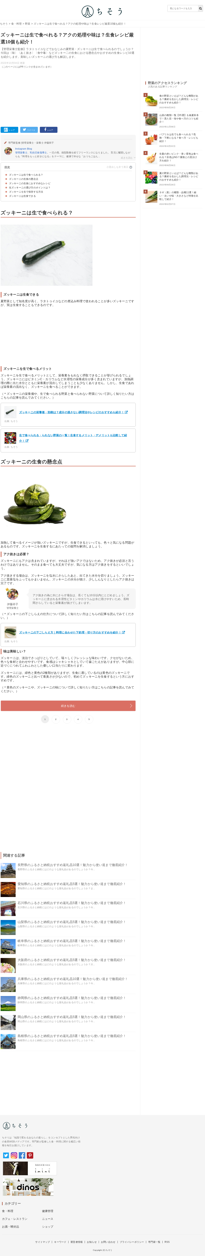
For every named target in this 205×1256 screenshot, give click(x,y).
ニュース (47, 1218)
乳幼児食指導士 (38, 152)
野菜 (27, 23)
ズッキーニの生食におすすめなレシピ (29, 183)
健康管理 (47, 1211)
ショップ (47, 1226)
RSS (167, 1242)
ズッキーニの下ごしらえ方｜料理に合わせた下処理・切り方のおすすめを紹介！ (70, 632)
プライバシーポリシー (132, 1242)
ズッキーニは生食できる (22, 196)
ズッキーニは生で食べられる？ (26, 174)
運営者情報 (76, 1242)
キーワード (60, 1242)
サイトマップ (42, 1242)
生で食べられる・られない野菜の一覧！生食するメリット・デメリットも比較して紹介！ (73, 438)
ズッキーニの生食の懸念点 (23, 179)
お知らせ (92, 1242)
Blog (29, 148)
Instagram (20, 148)
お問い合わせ (108, 1242)
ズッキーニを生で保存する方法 (26, 191)
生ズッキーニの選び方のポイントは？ (29, 187)
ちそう (4, 23)
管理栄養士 (21, 152)
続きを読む (68, 705)
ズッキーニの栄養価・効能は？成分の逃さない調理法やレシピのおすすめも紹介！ (71, 412)
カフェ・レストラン (14, 1218)
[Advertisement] (68, 97)
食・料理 (16, 23)
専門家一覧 (154, 1242)
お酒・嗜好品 (10, 1226)
